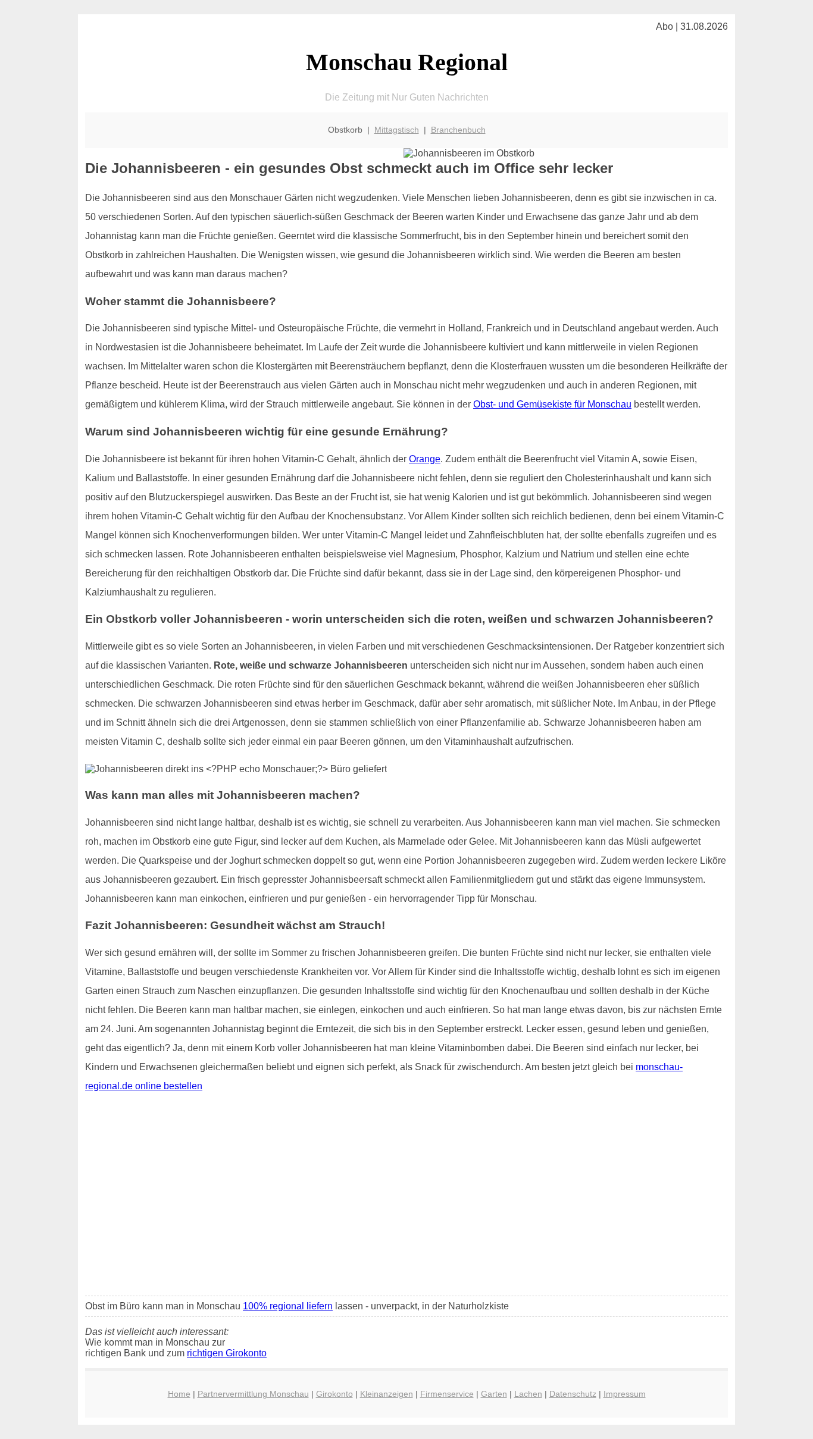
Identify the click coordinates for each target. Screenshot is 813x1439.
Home (179, 1394)
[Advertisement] (406, 1198)
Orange (424, 459)
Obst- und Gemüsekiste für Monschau (552, 404)
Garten (494, 1394)
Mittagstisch (396, 129)
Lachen (528, 1394)
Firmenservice (447, 1394)
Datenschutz (572, 1394)
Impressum (625, 1394)
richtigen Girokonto (227, 1353)
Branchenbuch (458, 129)
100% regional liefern (288, 1306)
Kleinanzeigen (386, 1394)
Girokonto (334, 1394)
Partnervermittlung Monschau (253, 1394)
